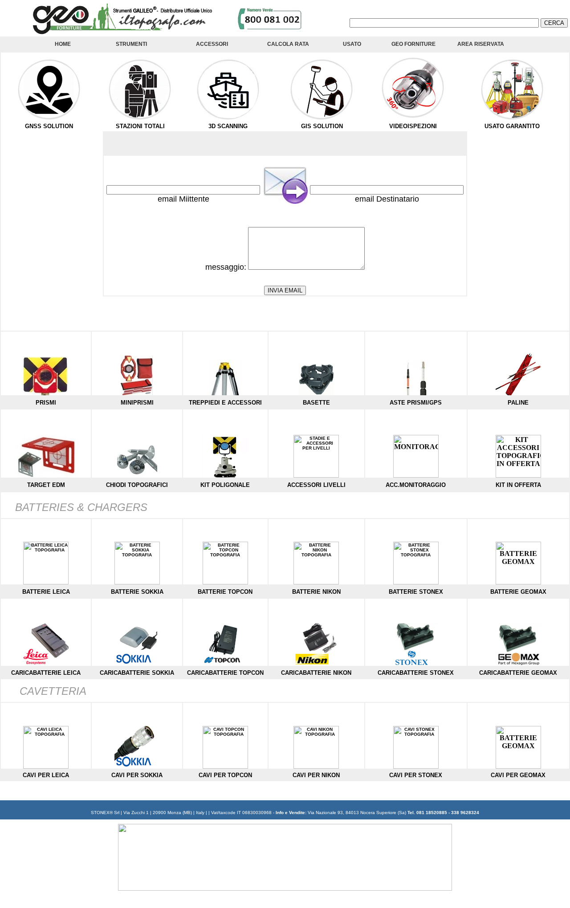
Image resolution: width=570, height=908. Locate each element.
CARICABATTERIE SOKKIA (137, 672)
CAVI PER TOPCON (225, 775)
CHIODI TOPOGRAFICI (137, 485)
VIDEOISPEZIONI (413, 126)
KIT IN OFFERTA (518, 485)
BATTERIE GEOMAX (518, 591)
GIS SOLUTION (322, 126)
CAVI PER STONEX (415, 775)
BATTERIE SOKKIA (137, 591)
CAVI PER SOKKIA (137, 775)
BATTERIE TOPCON (225, 591)
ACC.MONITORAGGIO (416, 485)
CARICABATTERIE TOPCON (225, 672)
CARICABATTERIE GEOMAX (518, 672)
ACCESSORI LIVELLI (316, 485)
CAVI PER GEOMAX (518, 775)
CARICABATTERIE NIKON (316, 672)
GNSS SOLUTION (49, 126)
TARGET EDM (46, 485)
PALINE (518, 402)
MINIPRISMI (137, 402)
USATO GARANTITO (512, 126)
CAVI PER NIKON (316, 775)
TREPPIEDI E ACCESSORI (225, 402)
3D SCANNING (228, 126)
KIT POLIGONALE (225, 485)
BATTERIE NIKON (316, 591)
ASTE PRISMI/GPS (416, 402)
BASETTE (316, 402)
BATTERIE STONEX (416, 591)
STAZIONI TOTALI (140, 126)
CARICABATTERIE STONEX (416, 672)
